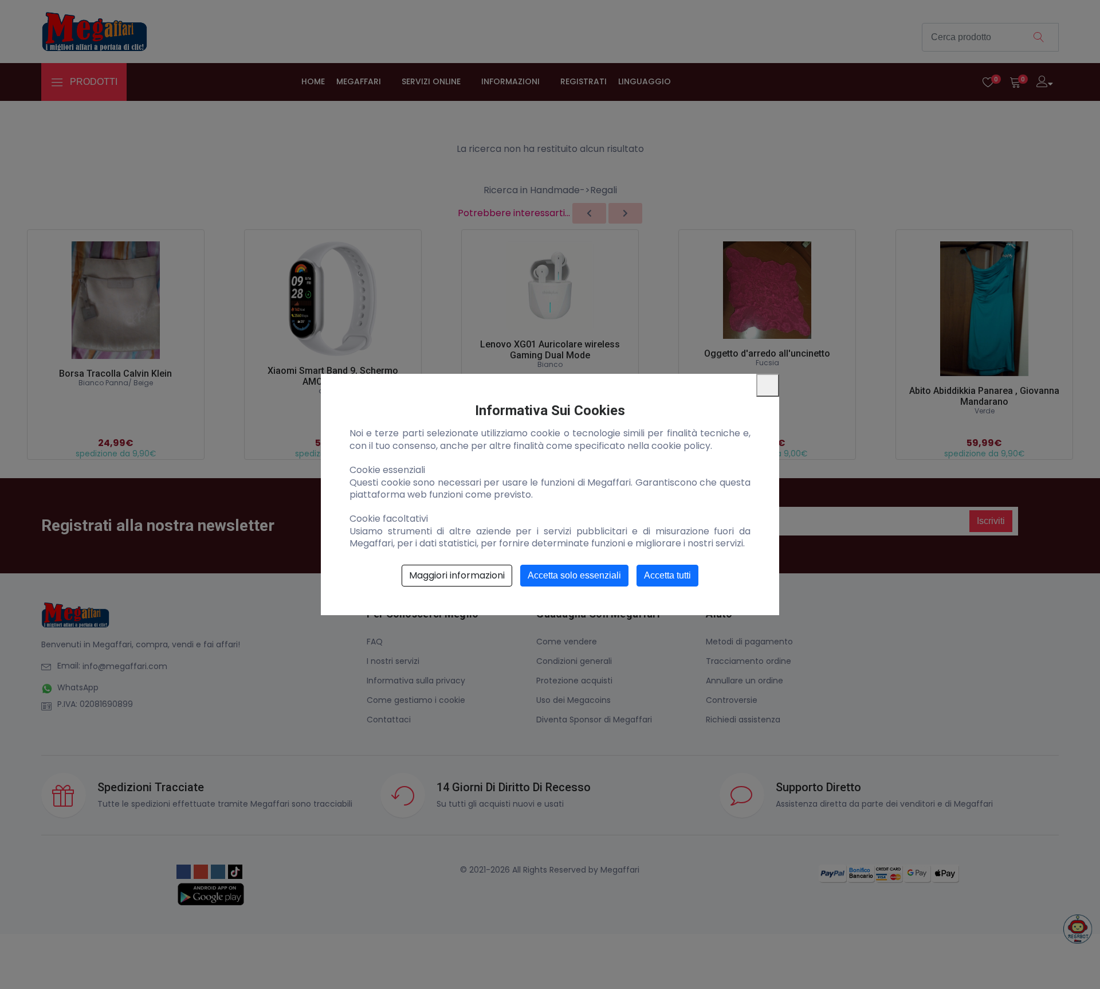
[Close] (767, 385)
